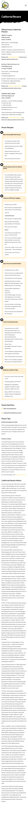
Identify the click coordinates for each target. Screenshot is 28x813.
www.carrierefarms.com (15, 117)
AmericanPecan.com (20, 475)
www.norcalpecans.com (15, 86)
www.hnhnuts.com (13, 57)
